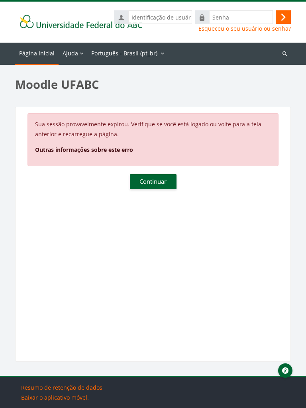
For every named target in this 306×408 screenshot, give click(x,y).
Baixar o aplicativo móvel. (55, 397)
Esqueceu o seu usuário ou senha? (244, 28)
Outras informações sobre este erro (84, 149)
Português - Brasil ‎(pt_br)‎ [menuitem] (124, 53)
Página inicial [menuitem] (37, 53)
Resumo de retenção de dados (61, 387)
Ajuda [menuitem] (70, 53)
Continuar (153, 181)
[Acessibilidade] (285, 370)
